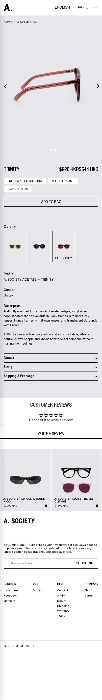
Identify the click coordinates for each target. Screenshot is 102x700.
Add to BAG (51, 202)
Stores (37, 590)
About (88, 590)
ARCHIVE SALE (27, 21)
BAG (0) (82, 7)
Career (89, 595)
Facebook (10, 595)
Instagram (11, 590)
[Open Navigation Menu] (94, 7)
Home (8, 21)
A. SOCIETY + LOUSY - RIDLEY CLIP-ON (73, 500)
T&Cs (61, 616)
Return (61, 600)
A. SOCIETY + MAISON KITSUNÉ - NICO (25, 500)
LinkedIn (9, 600)
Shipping (63, 605)
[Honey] (15, 246)
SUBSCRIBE (86, 563)
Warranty (63, 610)
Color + (10, 227)
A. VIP (61, 595)
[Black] (39, 246)
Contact (62, 590)
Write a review (51, 434)
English (62, 7)
